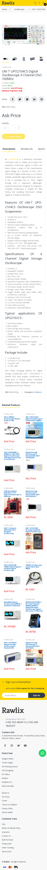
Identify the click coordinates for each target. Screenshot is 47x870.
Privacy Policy (7, 808)
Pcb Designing (7, 770)
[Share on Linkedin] (34, 99)
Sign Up (36, 695)
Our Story (6, 797)
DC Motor (6, 774)
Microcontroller (8, 786)
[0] (43, 3)
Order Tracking (8, 847)
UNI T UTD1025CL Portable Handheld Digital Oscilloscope (33, 530)
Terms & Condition (9, 804)
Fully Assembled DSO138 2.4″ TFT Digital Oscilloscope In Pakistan (12, 493)
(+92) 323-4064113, (16, 722)
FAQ (3, 824)
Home (4, 9)
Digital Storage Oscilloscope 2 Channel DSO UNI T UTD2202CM (33, 455)
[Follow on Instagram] (41, 99)
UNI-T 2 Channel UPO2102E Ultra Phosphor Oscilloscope (10, 530)
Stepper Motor (8, 758)
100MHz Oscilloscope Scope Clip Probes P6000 (34, 567)
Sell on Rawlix (7, 812)
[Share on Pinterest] (27, 99)
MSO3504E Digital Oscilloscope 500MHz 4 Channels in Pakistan (12, 604)
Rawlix (7, 862)
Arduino (5, 778)
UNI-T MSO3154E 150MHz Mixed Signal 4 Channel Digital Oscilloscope (12, 567)
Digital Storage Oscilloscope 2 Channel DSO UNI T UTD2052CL (33, 645)
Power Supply (7, 762)
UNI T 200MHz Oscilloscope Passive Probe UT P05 (12, 419)
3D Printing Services (10, 766)
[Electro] (8, 2)
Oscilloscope (19, 9)
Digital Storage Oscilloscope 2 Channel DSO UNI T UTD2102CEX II (33, 493)
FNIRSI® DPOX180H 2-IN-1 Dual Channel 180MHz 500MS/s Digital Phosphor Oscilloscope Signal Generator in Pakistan (34, 606)
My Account (6, 851)
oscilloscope (13, 159)
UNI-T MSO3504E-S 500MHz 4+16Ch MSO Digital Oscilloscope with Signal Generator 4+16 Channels (12, 455)
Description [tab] (9, 148)
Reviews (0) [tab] (26, 148)
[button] (35, 3)
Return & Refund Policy (11, 828)
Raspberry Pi (7, 782)
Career (4, 800)
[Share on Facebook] (12, 99)
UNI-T (10, 85)
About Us (5, 793)
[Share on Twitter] (20, 99)
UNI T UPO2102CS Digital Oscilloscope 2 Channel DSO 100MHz (34, 419)
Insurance (6, 832)
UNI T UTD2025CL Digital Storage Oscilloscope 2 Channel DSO (10, 645)
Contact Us (6, 836)
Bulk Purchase (7, 840)
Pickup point (7, 843)
